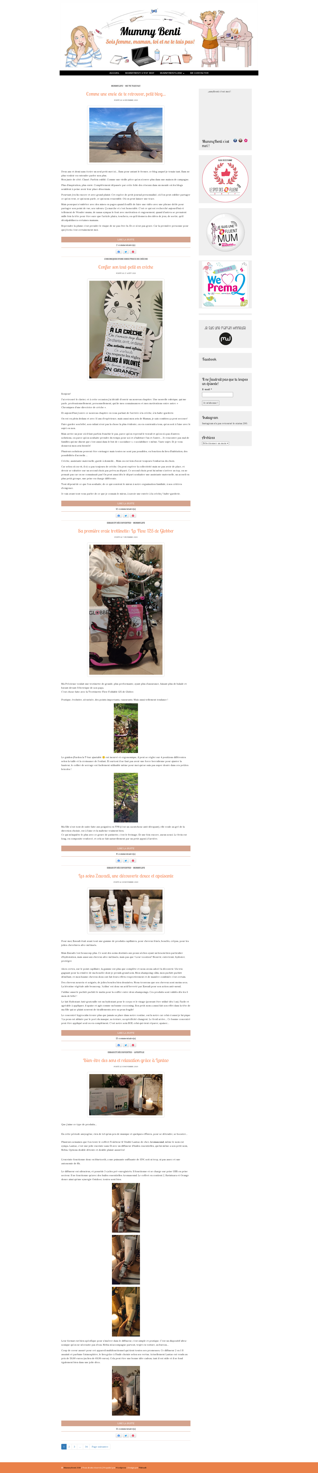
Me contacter (199, 73)
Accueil (114, 73)
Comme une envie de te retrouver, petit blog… (126, 94)
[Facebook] (235, 140)
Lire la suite (125, 239)
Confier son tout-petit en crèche (125, 267)
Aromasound (157, 1141)
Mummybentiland (171, 73)
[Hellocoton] (245, 140)
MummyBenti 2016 (72, 1467)
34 (86, 1446)
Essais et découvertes (119, 523)
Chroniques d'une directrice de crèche (126, 259)
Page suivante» (100, 1446)
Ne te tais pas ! (133, 86)
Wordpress (121, 1467)
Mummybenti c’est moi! (139, 73)
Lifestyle (139, 1052)
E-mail (207, 389)
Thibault (142, 1467)
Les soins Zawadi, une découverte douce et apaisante (126, 876)
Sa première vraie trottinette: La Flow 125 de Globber (126, 531)
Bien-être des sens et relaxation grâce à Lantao (126, 1060)
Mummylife (117, 86)
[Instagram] (240, 140)
